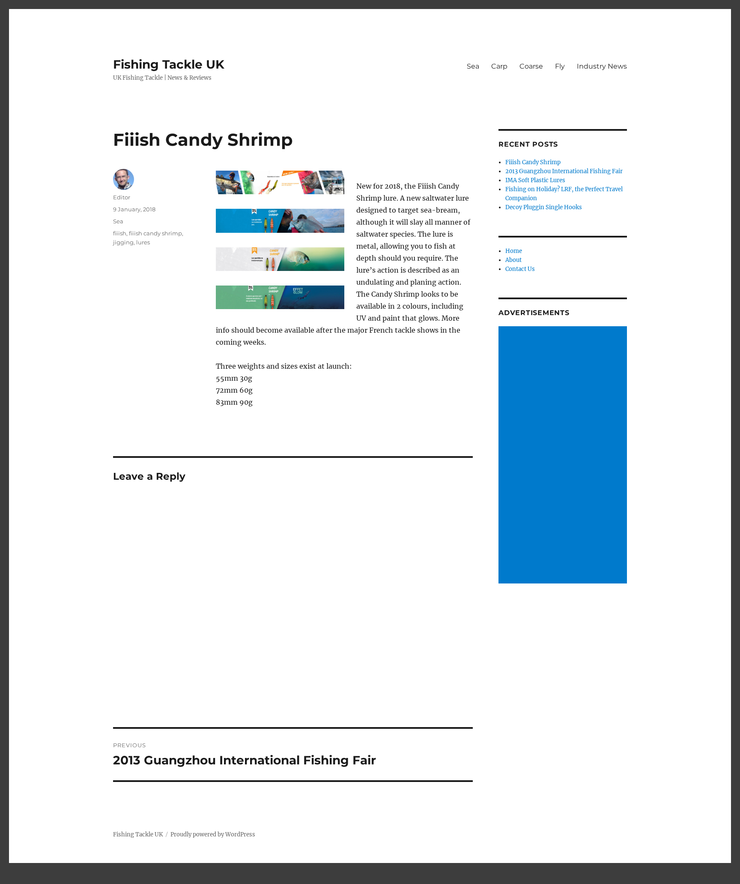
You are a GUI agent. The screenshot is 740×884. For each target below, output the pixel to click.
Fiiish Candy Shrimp (533, 162)
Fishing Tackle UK (168, 64)
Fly (560, 66)
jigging (123, 242)
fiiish (119, 233)
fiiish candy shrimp (155, 233)
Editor (121, 197)
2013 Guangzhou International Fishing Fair (564, 171)
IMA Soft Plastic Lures (535, 180)
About (513, 260)
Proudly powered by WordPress (212, 834)
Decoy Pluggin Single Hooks (543, 207)
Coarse (531, 66)
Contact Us (520, 269)
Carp (499, 66)
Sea (473, 66)
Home (513, 251)
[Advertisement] (564, 455)
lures (143, 242)
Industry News (602, 66)
